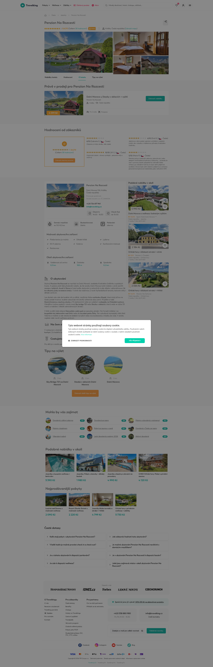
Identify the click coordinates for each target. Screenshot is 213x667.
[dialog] (106, 333)
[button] (80, 340)
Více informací (86, 334)
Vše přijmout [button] (135, 340)
